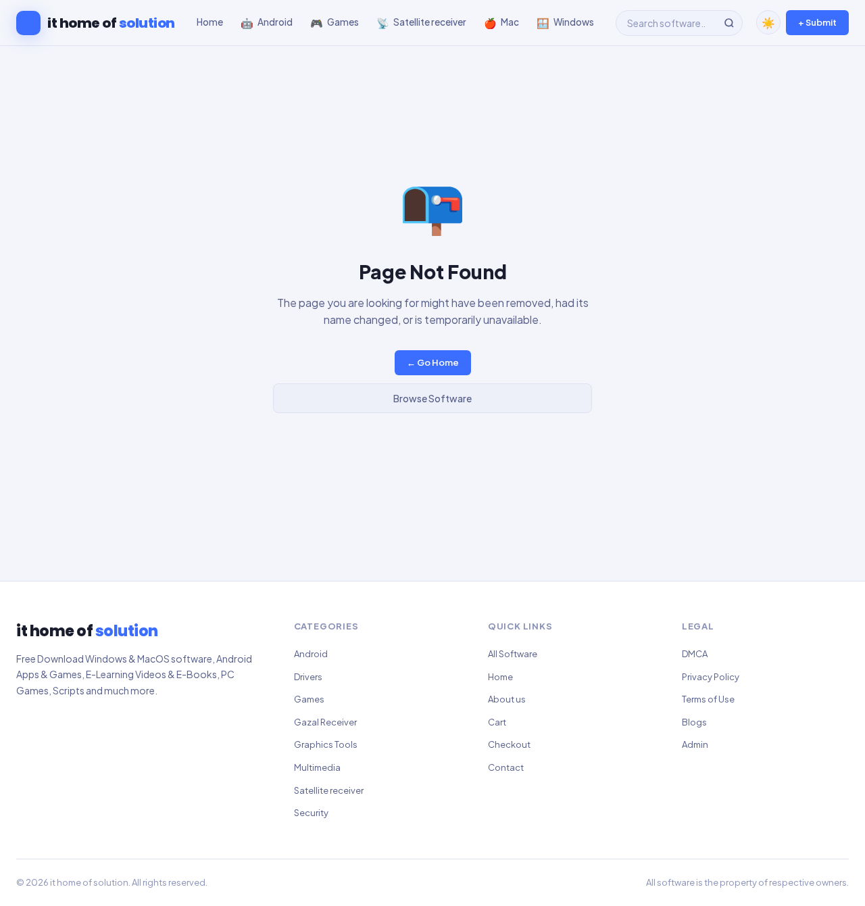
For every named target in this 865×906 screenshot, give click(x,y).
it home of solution (89, 882)
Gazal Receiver (325, 722)
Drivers (308, 676)
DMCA (695, 653)
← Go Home (433, 362)
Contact (506, 767)
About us (507, 699)
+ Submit (817, 22)
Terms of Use (708, 699)
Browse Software (432, 398)
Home (500, 676)
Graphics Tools (325, 744)
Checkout (509, 744)
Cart (497, 722)
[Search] (729, 23)
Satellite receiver (329, 790)
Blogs (694, 722)
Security (311, 812)
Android (311, 653)
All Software (512, 653)
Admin (695, 744)
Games (309, 699)
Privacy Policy (710, 676)
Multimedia (317, 767)
